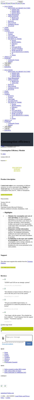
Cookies (8, 397)
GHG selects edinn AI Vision (12, 371)
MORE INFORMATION (8, 267)
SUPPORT (17, 169)
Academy (7, 357)
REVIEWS (17, 171)
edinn (4, 154)
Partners (6, 355)
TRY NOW (8, 63)
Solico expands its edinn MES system (15, 369)
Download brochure (6, 195)
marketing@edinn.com (7, 393)
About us (7, 359)
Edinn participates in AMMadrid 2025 (15, 372)
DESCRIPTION (17, 167)
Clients (6, 354)
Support (6, 360)
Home (2, 146)
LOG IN (7, 65)
